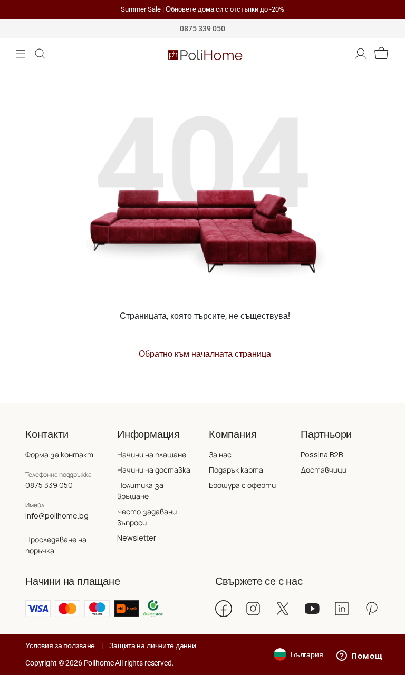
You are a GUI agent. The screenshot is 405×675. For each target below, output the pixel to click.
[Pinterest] (371, 608)
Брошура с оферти (242, 485)
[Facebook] (223, 608)
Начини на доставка (153, 470)
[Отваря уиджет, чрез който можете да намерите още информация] (359, 656)
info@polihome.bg (57, 516)
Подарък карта (236, 470)
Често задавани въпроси (147, 516)
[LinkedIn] (341, 608)
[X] (282, 608)
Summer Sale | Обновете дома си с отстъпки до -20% (202, 9)
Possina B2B (322, 454)
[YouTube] (312, 608)
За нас (220, 454)
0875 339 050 (49, 485)
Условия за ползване (60, 645)
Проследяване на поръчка (55, 544)
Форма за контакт (59, 454)
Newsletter (136, 538)
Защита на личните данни (152, 645)
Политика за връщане (140, 490)
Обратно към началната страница (205, 354)
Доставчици (323, 470)
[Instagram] (253, 608)
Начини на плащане (151, 454)
